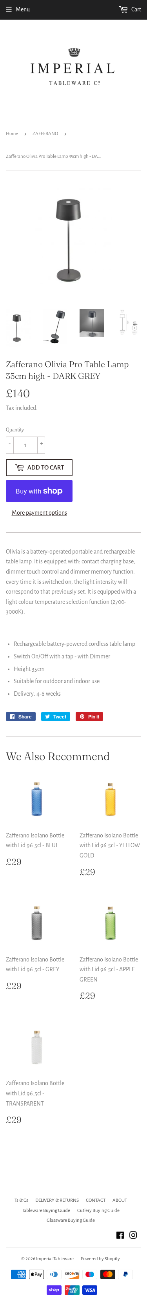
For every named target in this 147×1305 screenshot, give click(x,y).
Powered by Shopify (100, 1258)
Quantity (15, 430)
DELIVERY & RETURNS (57, 1200)
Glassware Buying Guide (71, 1220)
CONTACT (95, 1200)
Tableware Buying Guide (46, 1210)
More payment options (39, 513)
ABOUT (120, 1200)
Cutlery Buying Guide (98, 1210)
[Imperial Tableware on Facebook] (120, 1236)
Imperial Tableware (55, 1258)
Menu (23, 9)
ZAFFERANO (45, 133)
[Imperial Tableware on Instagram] (133, 1236)
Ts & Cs (21, 1200)
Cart (135, 9)
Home (12, 133)
